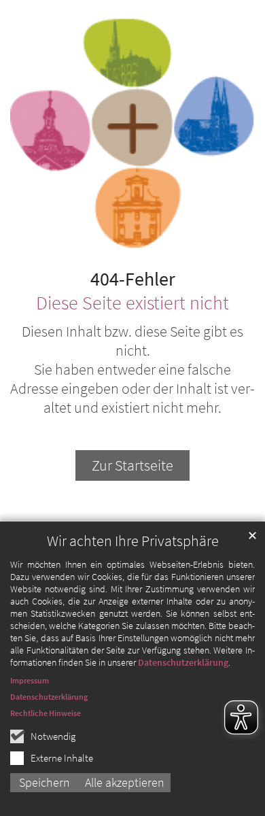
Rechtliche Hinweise (45, 713)
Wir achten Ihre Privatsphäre (133, 541)
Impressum (29, 680)
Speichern (44, 782)
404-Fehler (132, 279)
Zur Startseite (132, 465)
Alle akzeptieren (124, 782)
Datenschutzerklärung (183, 662)
